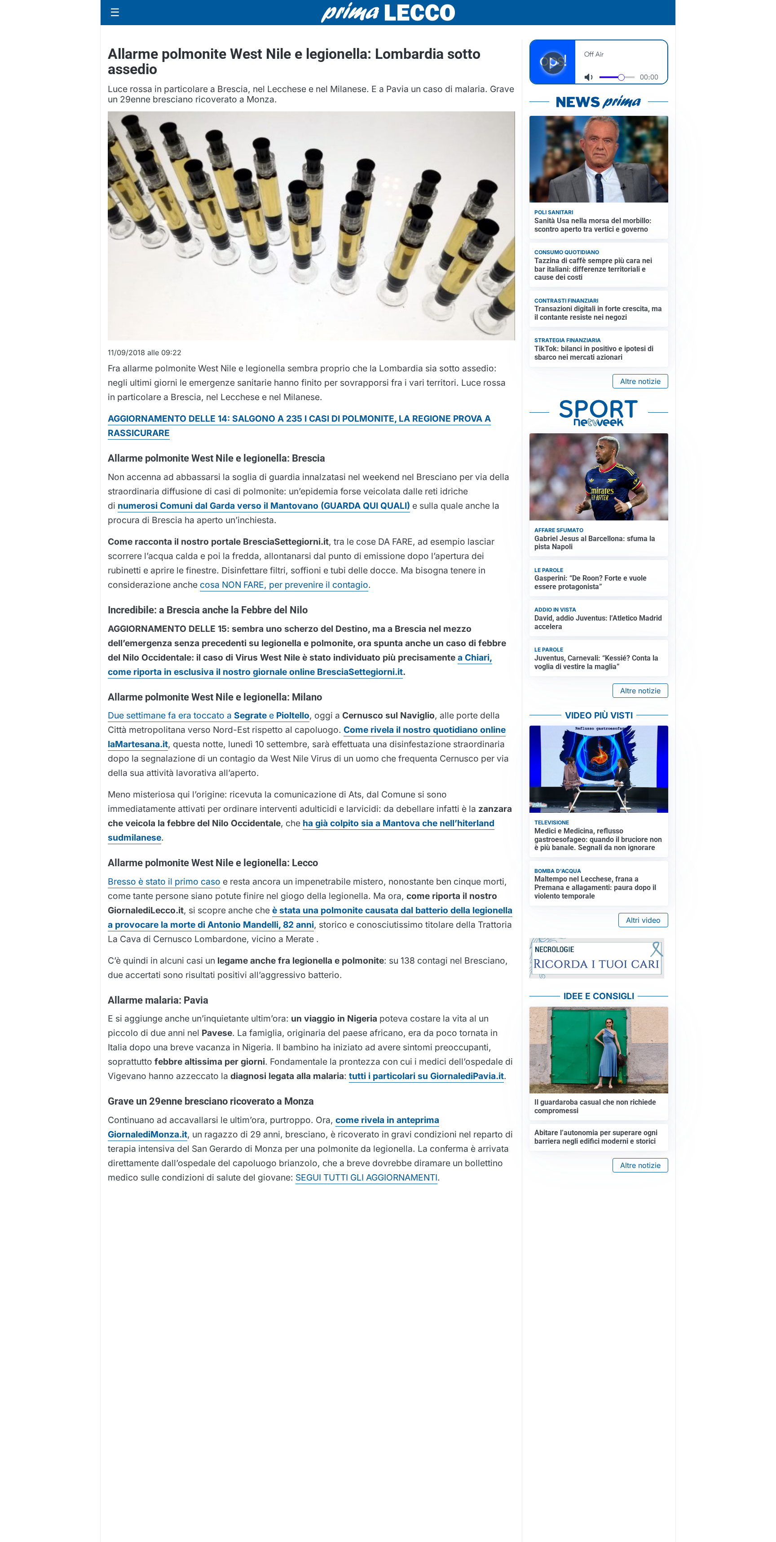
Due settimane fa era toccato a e (208, 715)
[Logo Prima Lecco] (388, 12)
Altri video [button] (643, 920)
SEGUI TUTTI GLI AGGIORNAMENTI (366, 1177)
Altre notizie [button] (640, 381)
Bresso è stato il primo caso (164, 881)
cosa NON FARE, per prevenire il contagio (284, 584)
